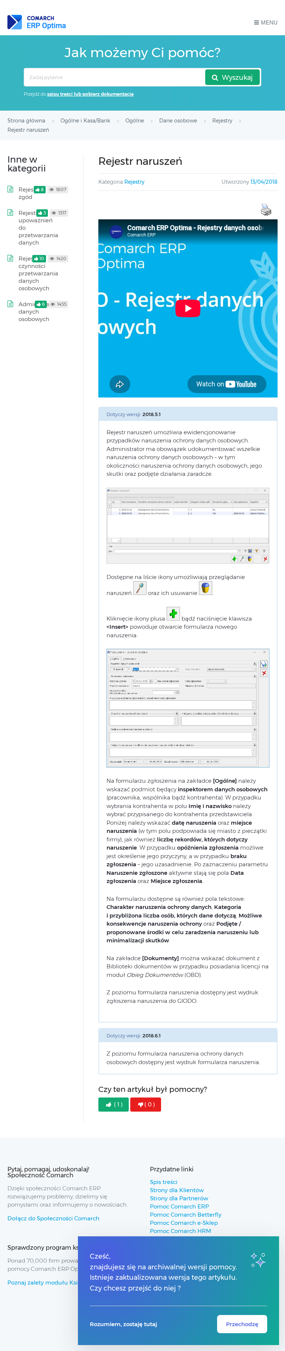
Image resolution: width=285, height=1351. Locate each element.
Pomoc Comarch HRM (180, 1230)
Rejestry (134, 182)
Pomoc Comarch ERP (179, 1206)
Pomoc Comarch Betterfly (186, 1214)
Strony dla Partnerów (179, 1198)
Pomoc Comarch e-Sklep (184, 1222)
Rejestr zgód (28, 193)
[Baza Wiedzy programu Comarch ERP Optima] (36, 22)
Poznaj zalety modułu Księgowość (54, 1282)
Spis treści (163, 1181)
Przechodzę (242, 1324)
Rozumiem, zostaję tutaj (123, 1324)
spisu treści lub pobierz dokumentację (90, 94)
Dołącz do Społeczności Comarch (53, 1218)
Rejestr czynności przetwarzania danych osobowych (38, 273)
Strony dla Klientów (177, 1190)
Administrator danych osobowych (38, 312)
